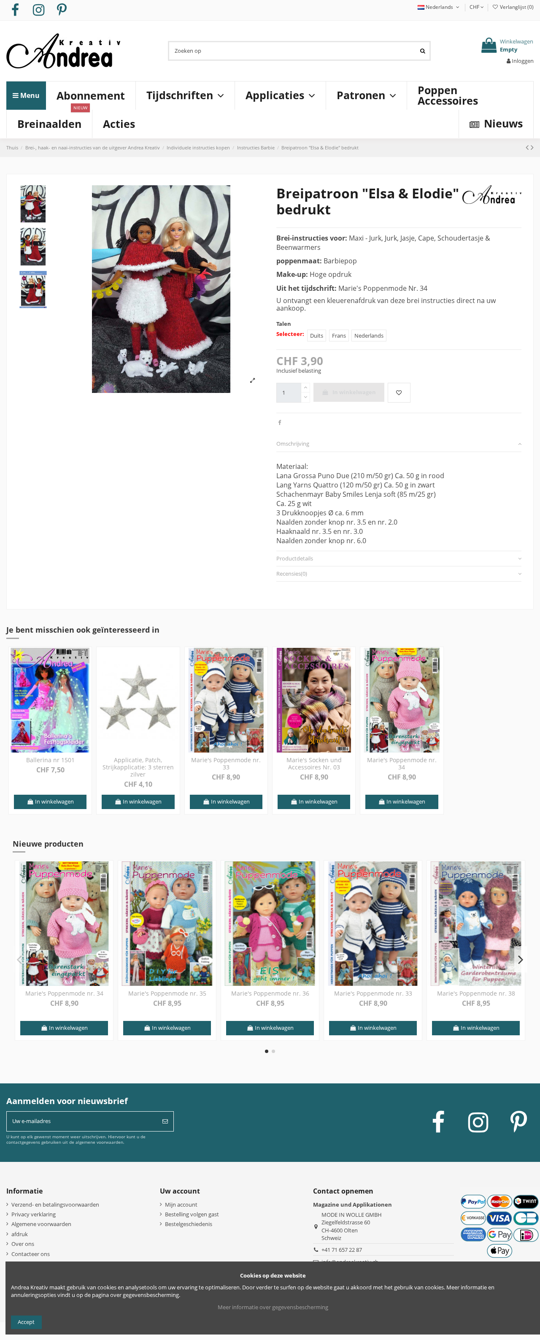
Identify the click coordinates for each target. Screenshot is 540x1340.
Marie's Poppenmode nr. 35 (167, 993)
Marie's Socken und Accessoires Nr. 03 (314, 763)
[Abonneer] (165, 1121)
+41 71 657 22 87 (341, 1249)
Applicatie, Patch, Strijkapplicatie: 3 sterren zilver (138, 767)
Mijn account (181, 1204)
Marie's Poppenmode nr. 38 (476, 993)
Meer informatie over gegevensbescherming (273, 1307)
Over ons (22, 1244)
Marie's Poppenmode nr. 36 (270, 993)
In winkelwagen (354, 392)
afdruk (19, 1234)
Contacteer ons (30, 1254)
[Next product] (532, 147)
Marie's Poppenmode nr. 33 (226, 763)
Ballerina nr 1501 (50, 760)
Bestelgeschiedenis (188, 1224)
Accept (26, 1322)
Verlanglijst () (516, 7)
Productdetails (294, 558)
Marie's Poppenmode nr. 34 (402, 763)
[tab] (398, 444)
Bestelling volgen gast (192, 1214)
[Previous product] (528, 147)
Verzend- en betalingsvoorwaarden (55, 1204)
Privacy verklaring (33, 1214)
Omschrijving (292, 443)
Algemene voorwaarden (41, 1224)
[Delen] (279, 422)
